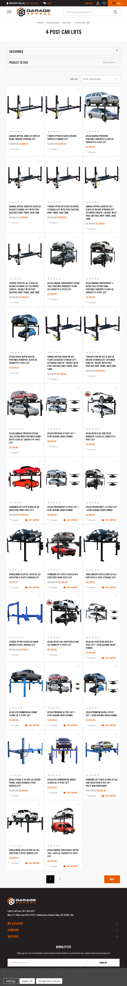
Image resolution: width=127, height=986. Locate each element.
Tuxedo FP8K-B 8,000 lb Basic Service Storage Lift (62, 137)
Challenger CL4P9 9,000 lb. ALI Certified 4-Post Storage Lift (101, 576)
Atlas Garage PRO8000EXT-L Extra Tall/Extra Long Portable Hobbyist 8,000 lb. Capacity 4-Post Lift (100, 287)
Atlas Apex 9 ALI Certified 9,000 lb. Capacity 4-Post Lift (63, 643)
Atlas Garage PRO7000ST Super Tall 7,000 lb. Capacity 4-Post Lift (63, 853)
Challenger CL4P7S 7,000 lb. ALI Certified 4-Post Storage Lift (25, 576)
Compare (15, 149)
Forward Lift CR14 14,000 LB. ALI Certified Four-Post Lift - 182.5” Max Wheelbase (102, 782)
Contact (89, 3)
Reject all (27, 981)
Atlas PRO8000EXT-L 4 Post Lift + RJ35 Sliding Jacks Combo (102, 508)
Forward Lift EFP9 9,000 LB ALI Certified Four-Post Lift (62, 576)
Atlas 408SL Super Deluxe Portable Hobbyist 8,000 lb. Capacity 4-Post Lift (23, 359)
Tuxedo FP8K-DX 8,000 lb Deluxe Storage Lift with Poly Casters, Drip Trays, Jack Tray (63, 209)
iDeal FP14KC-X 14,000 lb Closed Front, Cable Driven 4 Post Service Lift (24, 782)
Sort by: (74, 78)
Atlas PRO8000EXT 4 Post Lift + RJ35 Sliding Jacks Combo (63, 508)
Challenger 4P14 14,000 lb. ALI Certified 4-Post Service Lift (24, 851)
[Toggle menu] (11, 11)
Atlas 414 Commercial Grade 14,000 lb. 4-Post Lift (61, 781)
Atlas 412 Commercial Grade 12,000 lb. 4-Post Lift (23, 714)
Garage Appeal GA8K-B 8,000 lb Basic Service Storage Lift (24, 137)
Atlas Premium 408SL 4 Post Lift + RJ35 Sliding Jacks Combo (101, 714)
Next (112, 879)
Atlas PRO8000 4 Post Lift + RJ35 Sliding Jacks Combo (61, 435)
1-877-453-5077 (28, 911)
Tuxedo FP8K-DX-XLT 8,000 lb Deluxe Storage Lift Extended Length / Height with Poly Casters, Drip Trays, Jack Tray (24, 287)
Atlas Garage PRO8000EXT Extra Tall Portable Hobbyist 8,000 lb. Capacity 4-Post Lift (63, 286)
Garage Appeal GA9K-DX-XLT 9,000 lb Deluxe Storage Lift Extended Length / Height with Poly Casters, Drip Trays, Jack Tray (62, 363)
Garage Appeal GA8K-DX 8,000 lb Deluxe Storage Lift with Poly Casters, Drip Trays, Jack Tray (25, 209)
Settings (11, 981)
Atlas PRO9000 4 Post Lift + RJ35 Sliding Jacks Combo (61, 714)
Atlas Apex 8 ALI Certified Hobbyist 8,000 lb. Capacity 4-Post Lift (101, 436)
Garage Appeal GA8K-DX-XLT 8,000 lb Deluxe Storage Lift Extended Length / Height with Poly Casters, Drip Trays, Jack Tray (101, 212)
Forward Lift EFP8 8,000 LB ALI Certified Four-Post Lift (24, 508)
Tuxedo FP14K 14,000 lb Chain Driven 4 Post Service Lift (23, 643)
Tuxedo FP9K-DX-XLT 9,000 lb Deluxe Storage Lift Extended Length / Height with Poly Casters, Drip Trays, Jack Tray (101, 361)
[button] (63, 62)
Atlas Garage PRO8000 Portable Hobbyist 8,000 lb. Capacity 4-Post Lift (100, 139)
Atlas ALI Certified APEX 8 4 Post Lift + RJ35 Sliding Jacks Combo (100, 644)
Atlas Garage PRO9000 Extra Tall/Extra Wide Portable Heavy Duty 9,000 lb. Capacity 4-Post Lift (25, 438)
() (118, 3)
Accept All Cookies (49, 981)
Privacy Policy (80, 974)
